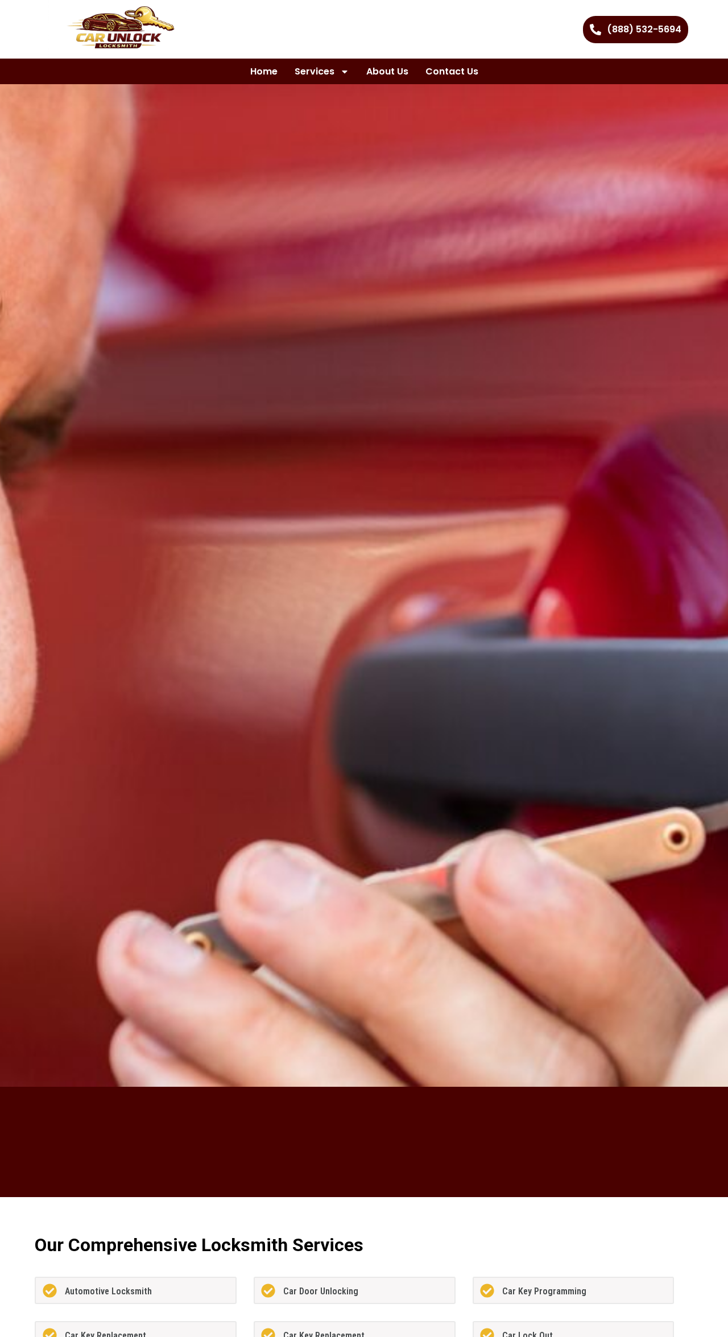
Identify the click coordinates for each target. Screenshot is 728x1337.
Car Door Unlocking (320, 1291)
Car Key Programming (544, 1291)
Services (314, 71)
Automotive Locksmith (108, 1291)
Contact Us (451, 71)
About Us (387, 71)
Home (264, 71)
